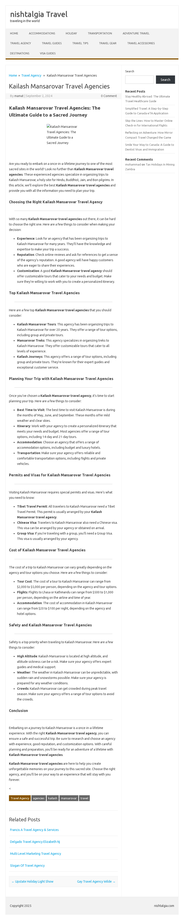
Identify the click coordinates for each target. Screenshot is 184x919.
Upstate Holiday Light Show (32, 881)
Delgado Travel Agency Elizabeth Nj (35, 842)
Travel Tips (80, 43)
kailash (52, 798)
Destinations (19, 53)
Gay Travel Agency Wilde (96, 881)
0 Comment (109, 96)
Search (129, 71)
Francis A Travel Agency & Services (34, 830)
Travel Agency (20, 43)
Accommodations (42, 33)
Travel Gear (107, 43)
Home (14, 33)
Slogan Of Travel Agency (27, 865)
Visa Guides (47, 53)
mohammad (133, 164)
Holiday (71, 33)
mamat (19, 96)
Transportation (100, 33)
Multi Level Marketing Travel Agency (35, 853)
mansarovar (69, 798)
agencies (38, 798)
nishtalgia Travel (39, 14)
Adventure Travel (136, 33)
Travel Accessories (141, 43)
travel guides (51, 43)
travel (84, 798)
